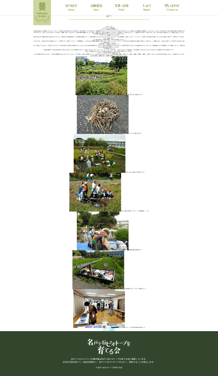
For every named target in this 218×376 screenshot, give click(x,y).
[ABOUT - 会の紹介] (71, 7)
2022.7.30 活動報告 (109, 329)
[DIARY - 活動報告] (96, 7)
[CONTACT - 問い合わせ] (172, 7)
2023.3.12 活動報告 (108, 330)
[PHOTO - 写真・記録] (121, 7)
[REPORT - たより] (147, 7)
